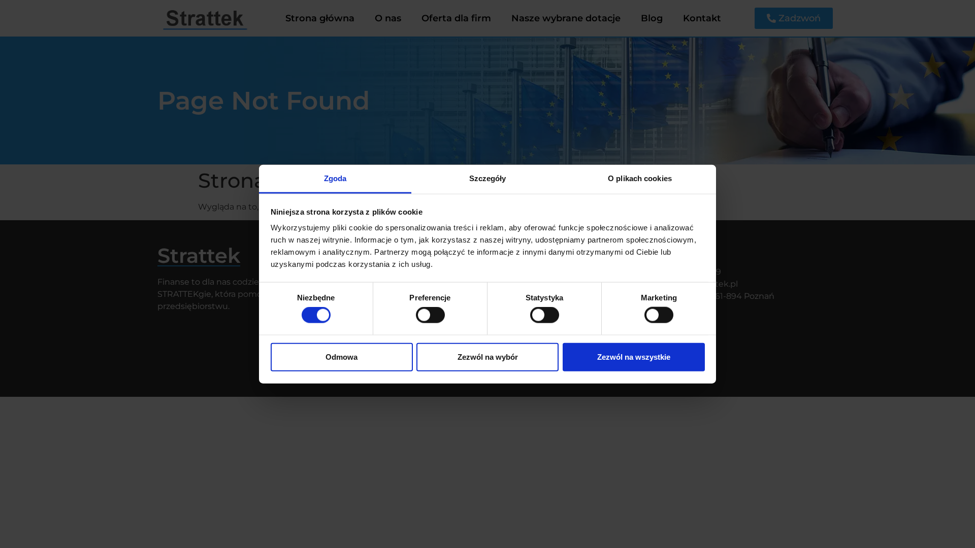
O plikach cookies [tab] (640, 178)
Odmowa (342, 356)
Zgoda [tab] (335, 178)
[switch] (430, 315)
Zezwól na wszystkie (633, 356)
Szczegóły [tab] (487, 178)
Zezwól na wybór (488, 356)
